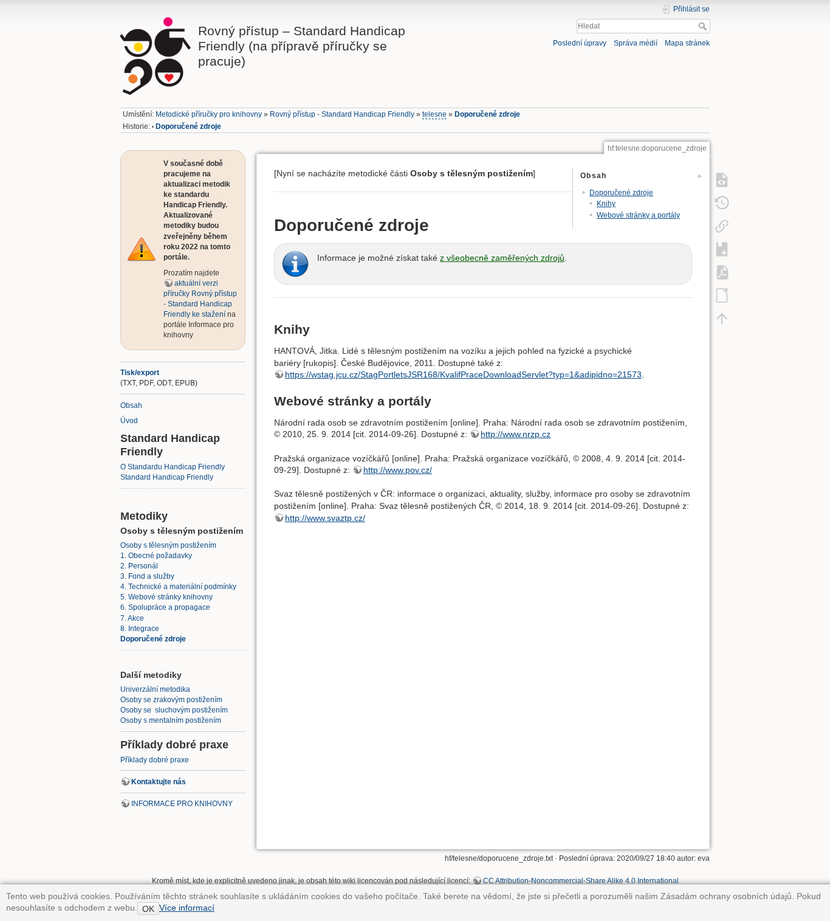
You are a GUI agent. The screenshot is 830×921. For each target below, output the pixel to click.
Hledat (704, 26)
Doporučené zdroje (487, 114)
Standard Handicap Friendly (166, 477)
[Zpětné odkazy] (722, 225)
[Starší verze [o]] (722, 202)
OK (148, 909)
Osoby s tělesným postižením (168, 545)
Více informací (186, 907)
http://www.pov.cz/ (397, 470)
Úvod (129, 420)
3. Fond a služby (147, 576)
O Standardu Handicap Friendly (172, 467)
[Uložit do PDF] (722, 271)
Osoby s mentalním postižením (170, 720)
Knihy (606, 203)
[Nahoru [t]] (722, 317)
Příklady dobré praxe (154, 760)
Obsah (131, 405)
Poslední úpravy (579, 43)
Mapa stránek (687, 43)
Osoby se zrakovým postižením (171, 699)
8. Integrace (139, 628)
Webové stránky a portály (638, 215)
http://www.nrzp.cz (515, 434)
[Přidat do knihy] (722, 248)
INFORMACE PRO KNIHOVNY (182, 803)
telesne (434, 114)
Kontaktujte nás (158, 782)
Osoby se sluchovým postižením (174, 710)
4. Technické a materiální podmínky (178, 586)
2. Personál (139, 566)
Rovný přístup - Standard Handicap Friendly (342, 114)
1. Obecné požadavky (156, 555)
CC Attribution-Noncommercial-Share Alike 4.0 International (581, 881)
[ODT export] (722, 294)
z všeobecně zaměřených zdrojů (502, 258)
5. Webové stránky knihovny (166, 597)
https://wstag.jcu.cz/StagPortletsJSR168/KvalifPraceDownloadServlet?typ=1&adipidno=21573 (463, 374)
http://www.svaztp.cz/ (325, 518)
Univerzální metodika (155, 689)
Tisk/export (139, 372)
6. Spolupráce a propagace (165, 607)
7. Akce (132, 618)
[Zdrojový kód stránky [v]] (722, 179)
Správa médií (635, 43)
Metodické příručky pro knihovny (209, 114)
